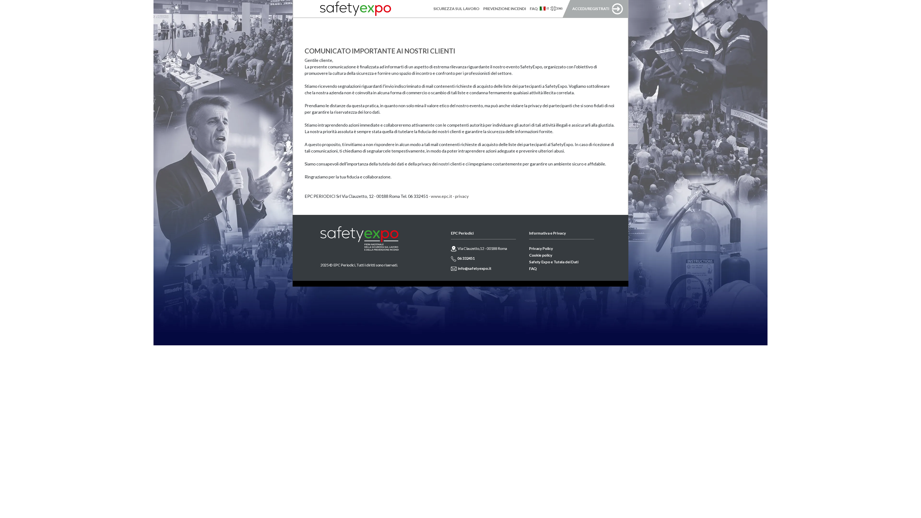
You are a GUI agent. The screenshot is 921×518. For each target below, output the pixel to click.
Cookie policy (540, 255)
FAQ (533, 268)
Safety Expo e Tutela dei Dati (554, 261)
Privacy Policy (541, 248)
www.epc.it (441, 196)
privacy (462, 196)
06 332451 (466, 258)
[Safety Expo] (376, 238)
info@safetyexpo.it (474, 268)
